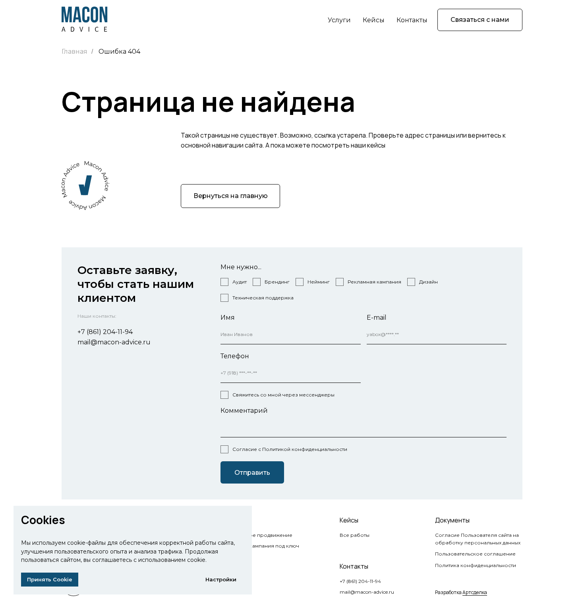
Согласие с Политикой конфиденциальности (289, 449)
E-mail (377, 317)
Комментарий (244, 410)
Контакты (411, 20)
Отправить (252, 472)
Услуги (339, 20)
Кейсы (374, 20)
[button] (479, 20)
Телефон (234, 356)
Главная (74, 51)
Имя (227, 317)
